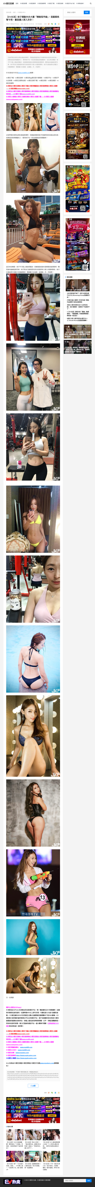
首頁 (17, 3)
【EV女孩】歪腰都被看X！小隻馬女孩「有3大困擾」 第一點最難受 (32, 1165)
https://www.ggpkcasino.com (26, 1058)
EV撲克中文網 (32, 1180)
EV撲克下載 (51, 3)
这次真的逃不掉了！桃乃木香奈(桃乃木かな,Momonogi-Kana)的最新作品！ (78, 295)
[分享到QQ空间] (58, 24)
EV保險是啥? (80, 3)
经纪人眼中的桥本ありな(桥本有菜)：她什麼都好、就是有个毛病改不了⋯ (78, 307)
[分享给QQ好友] (55, 24)
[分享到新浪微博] (48, 24)
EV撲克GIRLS (21, 12)
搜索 (86, 12)
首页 (14, 12)
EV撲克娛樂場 (42, 3)
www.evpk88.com (26, 1047)
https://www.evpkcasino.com (26, 1055)
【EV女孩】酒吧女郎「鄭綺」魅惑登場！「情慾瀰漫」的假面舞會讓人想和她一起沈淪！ (78, 313)
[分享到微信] (52, 24)
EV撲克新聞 (23, 3)
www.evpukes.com (22, 1052)
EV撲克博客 (47, 1180)
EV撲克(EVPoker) (14, 24)
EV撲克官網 (8, 3)
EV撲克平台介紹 (69, 3)
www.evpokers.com (47, 1063)
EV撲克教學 (32, 3)
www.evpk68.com (24, 73)
